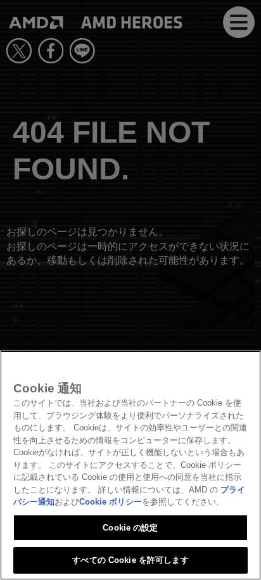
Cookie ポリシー (110, 501)
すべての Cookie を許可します (130, 560)
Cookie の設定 (130, 527)
